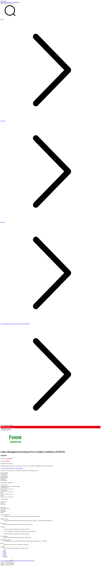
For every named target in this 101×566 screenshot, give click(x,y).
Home (2, 2)
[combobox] (13, 489)
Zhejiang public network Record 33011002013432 (23, 560)
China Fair (3, 120)
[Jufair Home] (4, 1)
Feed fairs (3, 222)
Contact (5, 553)
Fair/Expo (5, 2)
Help (4, 551)
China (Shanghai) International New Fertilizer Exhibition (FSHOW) (15, 323)
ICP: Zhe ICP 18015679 (6, 560)
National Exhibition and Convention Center (13, 468)
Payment (5, 556)
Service (5, 555)
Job (4, 554)
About (4, 550)
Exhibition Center (11, 2)
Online (2, 512)
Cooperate (17, 2)
